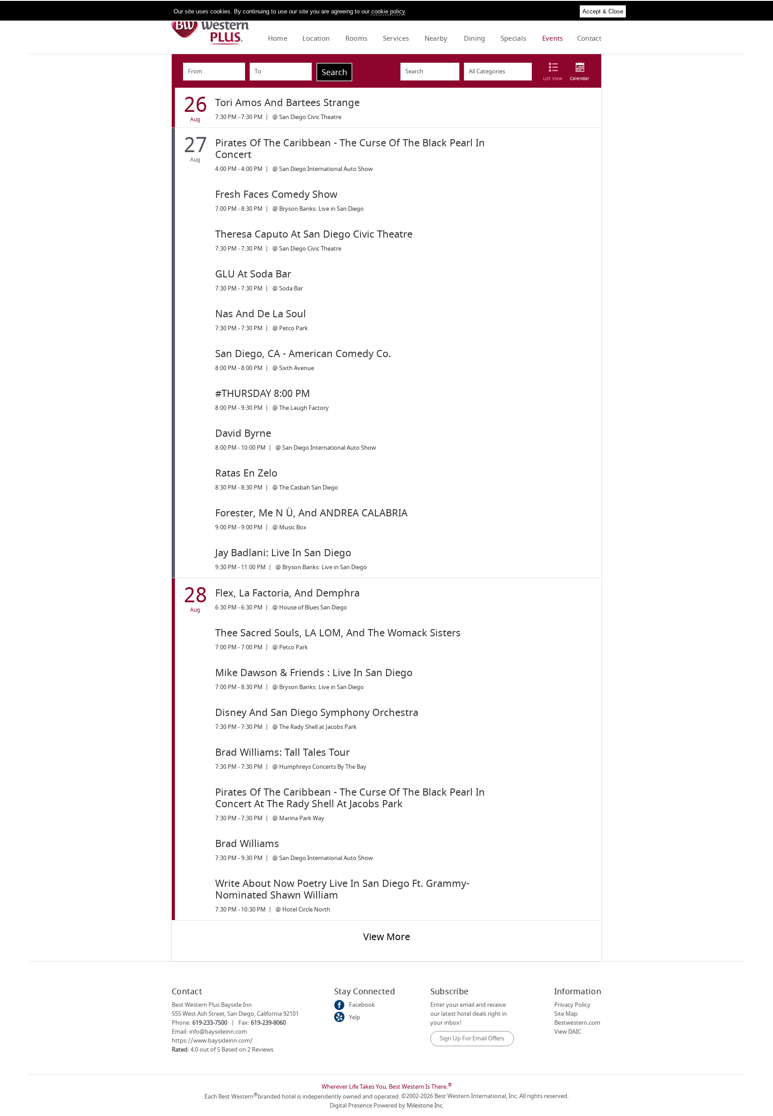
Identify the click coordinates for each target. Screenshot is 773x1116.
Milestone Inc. (425, 1105)
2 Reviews (260, 1049)
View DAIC (567, 1031)
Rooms (356, 38)
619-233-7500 (209, 1022)
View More (386, 937)
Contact (589, 38)
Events (552, 38)
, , (235, 1014)
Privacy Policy (572, 1005)
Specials (513, 38)
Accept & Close (602, 11)
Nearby (436, 38)
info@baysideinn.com (218, 1031)
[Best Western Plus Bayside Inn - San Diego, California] (210, 42)
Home (277, 38)
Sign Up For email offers (472, 1038)
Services (396, 38)
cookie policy (388, 11)
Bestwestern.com (577, 1022)
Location (316, 38)
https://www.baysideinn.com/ (212, 1040)
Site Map (566, 1014)
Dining (474, 38)
